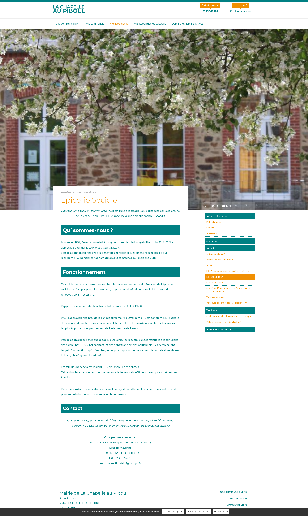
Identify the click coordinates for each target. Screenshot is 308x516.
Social (78, 192)
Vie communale (95, 24)
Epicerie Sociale (90, 192)
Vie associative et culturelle (150, 24)
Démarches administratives (187, 24)
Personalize (221, 511)
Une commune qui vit (68, 24)
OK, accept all (174, 511)
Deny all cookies (199, 511)
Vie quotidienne (119, 24)
